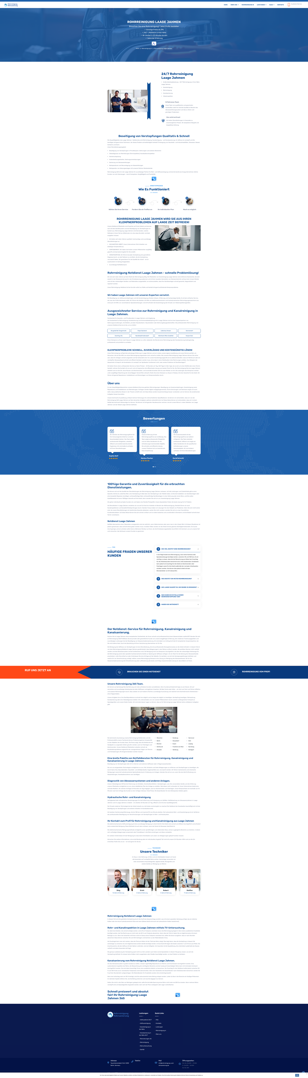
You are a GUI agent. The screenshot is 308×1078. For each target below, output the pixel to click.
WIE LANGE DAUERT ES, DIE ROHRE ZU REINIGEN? (179, 587)
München (159, 738)
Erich (142, 890)
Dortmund (160, 746)
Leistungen (261, 5)
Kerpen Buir (189, 336)
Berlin (158, 741)
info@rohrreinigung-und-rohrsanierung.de (166, 1064)
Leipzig (190, 744)
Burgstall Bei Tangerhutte (118, 330)
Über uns (234, 5)
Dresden (159, 749)
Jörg (118, 890)
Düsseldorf (176, 741)
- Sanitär (141, 1049)
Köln (189, 741)
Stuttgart (191, 749)
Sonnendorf (189, 330)
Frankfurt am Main (178, 746)
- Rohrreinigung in (160, 1030)
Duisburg (175, 738)
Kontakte (280, 5)
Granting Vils (118, 336)
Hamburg (175, 749)
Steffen (190, 890)
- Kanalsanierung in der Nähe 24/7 (145, 1034)
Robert (166, 890)
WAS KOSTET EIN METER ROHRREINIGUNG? (176, 579)
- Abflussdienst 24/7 (145, 1020)
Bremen (159, 744)
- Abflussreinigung (145, 1023)
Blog (271, 5)
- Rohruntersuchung (145, 1046)
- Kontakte (158, 1023)
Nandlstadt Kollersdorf (142, 336)
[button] (153, 467)
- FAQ (156, 1020)
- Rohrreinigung (144, 1042)
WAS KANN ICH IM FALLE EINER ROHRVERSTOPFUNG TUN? (172, 596)
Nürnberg (191, 746)
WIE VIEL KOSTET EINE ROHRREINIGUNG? (176, 549)
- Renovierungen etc (145, 1038)
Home (226, 5)
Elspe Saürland (142, 330)
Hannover (191, 738)
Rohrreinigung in (248, 5)
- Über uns (158, 1034)
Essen (174, 744)
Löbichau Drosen (166, 330)
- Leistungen (159, 1027)
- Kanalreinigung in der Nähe (145, 1028)
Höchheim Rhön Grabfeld (165, 336)
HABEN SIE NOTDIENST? (170, 604)
